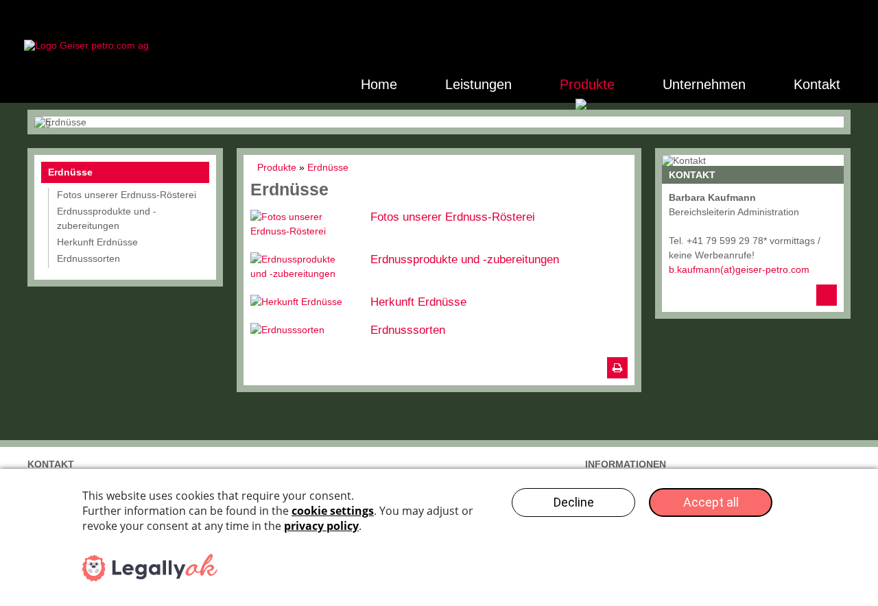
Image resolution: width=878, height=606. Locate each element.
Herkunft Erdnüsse (418, 301)
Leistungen (478, 84)
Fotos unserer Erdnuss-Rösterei (452, 216)
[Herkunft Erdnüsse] (303, 302)
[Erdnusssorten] (303, 330)
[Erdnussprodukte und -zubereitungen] (303, 266)
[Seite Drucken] (617, 367)
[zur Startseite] (86, 45)
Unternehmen (704, 84)
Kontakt (817, 84)
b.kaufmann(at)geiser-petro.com (739, 269)
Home (379, 84)
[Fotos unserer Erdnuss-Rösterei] (303, 224)
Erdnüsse (70, 172)
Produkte (587, 84)
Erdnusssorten (407, 330)
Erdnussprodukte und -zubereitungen (464, 259)
